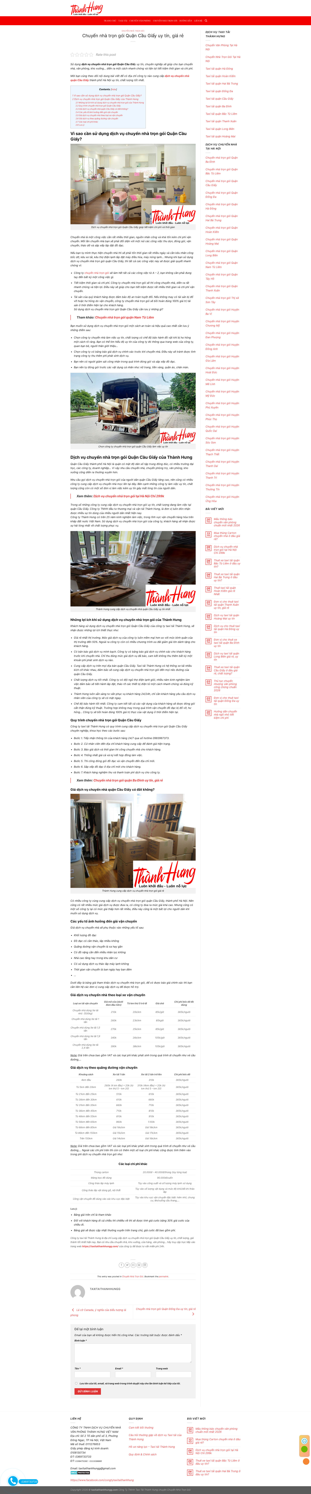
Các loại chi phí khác (87, 122)
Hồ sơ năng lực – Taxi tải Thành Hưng (152, 1446)
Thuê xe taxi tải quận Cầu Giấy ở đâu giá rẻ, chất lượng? (227, 670)
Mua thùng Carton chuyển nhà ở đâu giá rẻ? (227, 536)
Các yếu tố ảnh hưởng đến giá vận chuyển (97, 112)
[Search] (206, 21)
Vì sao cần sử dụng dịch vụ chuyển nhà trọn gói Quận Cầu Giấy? (107, 95)
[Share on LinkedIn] (145, 1265)
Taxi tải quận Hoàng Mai (220, 136)
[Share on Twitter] (127, 1265)
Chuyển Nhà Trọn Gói (165, 20)
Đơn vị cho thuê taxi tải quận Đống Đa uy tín (226, 701)
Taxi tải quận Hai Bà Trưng (222, 83)
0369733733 (29, 1481)
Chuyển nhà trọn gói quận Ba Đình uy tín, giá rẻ (128, 780)
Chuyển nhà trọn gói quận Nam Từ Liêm (125, 317)
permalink (163, 1276)
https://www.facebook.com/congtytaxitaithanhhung (102, 1480)
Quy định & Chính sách (142, 1454)
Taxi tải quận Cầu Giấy (220, 98)
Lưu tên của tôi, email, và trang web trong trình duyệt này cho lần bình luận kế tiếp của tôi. (130, 1383)
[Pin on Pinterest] (139, 1265)
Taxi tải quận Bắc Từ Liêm (221, 113)
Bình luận (81, 1340)
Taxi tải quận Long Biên (220, 128)
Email (119, 1368)
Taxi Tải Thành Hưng (147, 1489)
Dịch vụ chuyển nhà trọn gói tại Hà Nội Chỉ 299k (128, 496)
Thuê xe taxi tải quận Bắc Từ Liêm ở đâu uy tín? (227, 563)
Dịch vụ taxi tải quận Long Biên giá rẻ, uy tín (226, 656)
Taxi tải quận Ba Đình (218, 106)
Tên (78, 1368)
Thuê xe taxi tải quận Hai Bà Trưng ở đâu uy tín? (227, 577)
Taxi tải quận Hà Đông (220, 68)
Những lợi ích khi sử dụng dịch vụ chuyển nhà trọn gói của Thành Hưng (110, 102)
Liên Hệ (198, 20)
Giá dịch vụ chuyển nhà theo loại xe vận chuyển (99, 115)
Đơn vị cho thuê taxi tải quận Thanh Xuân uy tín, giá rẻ (226, 604)
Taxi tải (122, 20)
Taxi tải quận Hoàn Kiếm (221, 76)
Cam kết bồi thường (141, 1427)
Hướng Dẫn (185, 20)
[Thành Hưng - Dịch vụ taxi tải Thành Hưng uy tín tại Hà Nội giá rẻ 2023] (86, 8)
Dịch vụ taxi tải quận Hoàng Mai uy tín (226, 617)
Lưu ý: (80, 125)
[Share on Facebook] (121, 1265)
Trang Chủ (110, 20)
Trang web (162, 1368)
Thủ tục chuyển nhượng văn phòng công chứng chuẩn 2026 (225, 685)
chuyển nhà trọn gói (97, 272)
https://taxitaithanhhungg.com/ (100, 1246)
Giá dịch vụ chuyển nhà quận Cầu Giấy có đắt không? (102, 109)
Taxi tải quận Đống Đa (219, 91)
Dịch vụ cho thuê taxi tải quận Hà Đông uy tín (227, 629)
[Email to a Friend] (133, 1265)
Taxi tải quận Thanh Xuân (221, 121)
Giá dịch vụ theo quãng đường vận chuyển (97, 118)
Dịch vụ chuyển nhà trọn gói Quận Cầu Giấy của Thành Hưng (105, 99)
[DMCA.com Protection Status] (80, 1472)
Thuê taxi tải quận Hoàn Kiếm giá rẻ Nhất (225, 591)
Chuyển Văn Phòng (140, 20)
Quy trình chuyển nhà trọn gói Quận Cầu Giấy (98, 105)
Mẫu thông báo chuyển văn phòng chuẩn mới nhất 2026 (227, 522)
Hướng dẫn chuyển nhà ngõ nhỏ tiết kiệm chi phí (225, 714)
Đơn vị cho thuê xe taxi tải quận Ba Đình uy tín (226, 642)
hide (114, 89)
